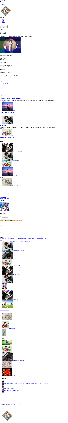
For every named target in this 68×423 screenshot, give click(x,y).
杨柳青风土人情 (4, 238)
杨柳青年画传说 (16, 238)
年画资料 (3, 20)
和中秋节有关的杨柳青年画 (6, 83)
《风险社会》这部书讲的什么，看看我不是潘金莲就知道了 (11, 98)
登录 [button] (0, 1)
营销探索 (27, 238)
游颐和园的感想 (3, 125)
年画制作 (7, 238)
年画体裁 (33, 238)
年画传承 (44, 238)
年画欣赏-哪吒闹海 (14, 185)
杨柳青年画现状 (20, 238)
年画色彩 (42, 238)
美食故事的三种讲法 (15, 175)
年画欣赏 (38, 238)
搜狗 (7, 27)
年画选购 (3, 19)
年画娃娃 (23, 238)
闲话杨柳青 (3, 22)
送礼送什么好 (15, 299)
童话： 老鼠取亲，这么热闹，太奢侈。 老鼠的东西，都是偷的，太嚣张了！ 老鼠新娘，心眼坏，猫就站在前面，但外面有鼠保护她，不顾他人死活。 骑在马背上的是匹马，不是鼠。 (28, 383)
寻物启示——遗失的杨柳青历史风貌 (7, 112)
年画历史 (40, 238)
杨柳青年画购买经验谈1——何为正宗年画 (18, 360)
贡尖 (45, 238)
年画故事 (3, 21)
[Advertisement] (34, 90)
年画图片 (29, 238)
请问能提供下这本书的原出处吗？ (9, 388)
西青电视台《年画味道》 (12, 328)
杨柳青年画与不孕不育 (14, 375)
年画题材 (13, 238)
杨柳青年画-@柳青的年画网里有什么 (7, 137)
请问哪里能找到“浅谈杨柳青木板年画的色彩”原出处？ (11, 390)
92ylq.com (4, 404)
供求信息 (31, 238)
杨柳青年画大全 (4, 4)
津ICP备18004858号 (10, 404)
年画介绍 (11, 238)
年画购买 (35, 238)
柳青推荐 (25, 238)
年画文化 (9, 238)
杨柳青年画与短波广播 (10, 290)
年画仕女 (1, 238)
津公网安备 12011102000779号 (17, 404)
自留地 (1, 95)
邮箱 (0, 216)
